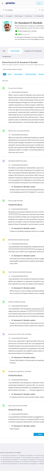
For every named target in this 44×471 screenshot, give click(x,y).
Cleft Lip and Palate (30, 74)
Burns (9, 74)
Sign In (39, 3)
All (4, 74)
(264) (15, 51)
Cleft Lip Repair (18, 74)
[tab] (4, 51)
